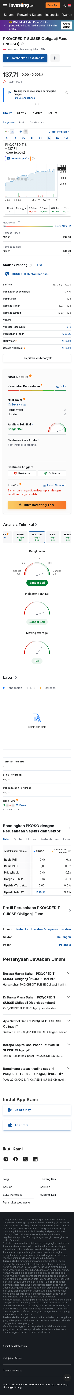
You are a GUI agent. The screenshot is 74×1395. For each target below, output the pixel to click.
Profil (22, 122)
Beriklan (45, 1186)
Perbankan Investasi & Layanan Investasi (43, 929)
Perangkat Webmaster (17, 1202)
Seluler (7, 1186)
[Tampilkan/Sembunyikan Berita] (26, 132)
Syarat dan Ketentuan (15, 1346)
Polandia (65, 944)
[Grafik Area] (12, 132)
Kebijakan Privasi (12, 1358)
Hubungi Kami (48, 1194)
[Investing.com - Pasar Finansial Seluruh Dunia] (22, 5)
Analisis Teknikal (18, 524)
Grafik (21, 113)
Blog (6, 1179)
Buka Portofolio (12, 1194)
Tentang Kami (48, 1179)
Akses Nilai (60, 226)
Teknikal (37, 113)
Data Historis (37, 122)
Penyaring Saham (29, 14)
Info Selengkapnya (24, 97)
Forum (52, 113)
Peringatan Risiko (12, 1370)
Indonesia (52, 14)
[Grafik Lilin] (7, 132)
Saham (8, 14)
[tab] (20, 537)
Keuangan (64, 937)
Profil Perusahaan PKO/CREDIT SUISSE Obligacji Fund (31, 910)
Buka (42, 891)
